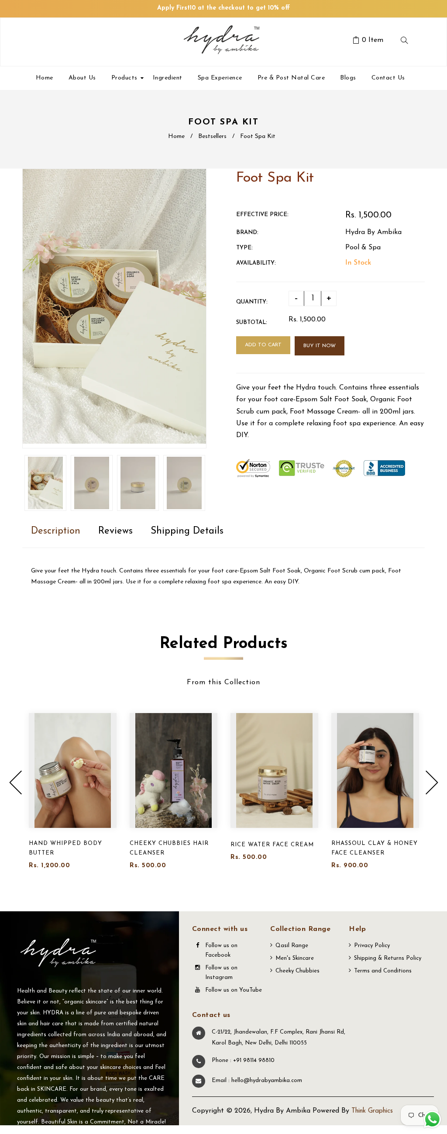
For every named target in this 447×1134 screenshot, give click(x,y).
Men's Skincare (294, 958)
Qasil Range (291, 945)
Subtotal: (251, 322)
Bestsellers (212, 136)
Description (55, 531)
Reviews (115, 531)
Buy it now (319, 345)
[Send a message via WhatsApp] (432, 1119)
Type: (244, 248)
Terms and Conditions (383, 971)
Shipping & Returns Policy (387, 958)
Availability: (256, 263)
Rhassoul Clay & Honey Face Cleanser (374, 848)
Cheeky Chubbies (297, 971)
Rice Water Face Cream (272, 845)
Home (176, 136)
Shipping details (187, 531)
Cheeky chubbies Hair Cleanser (169, 848)
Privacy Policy (372, 945)
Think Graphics (372, 1111)
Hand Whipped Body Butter (65, 848)
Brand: (247, 232)
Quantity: (252, 302)
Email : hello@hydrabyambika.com (257, 1080)
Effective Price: (262, 214)
